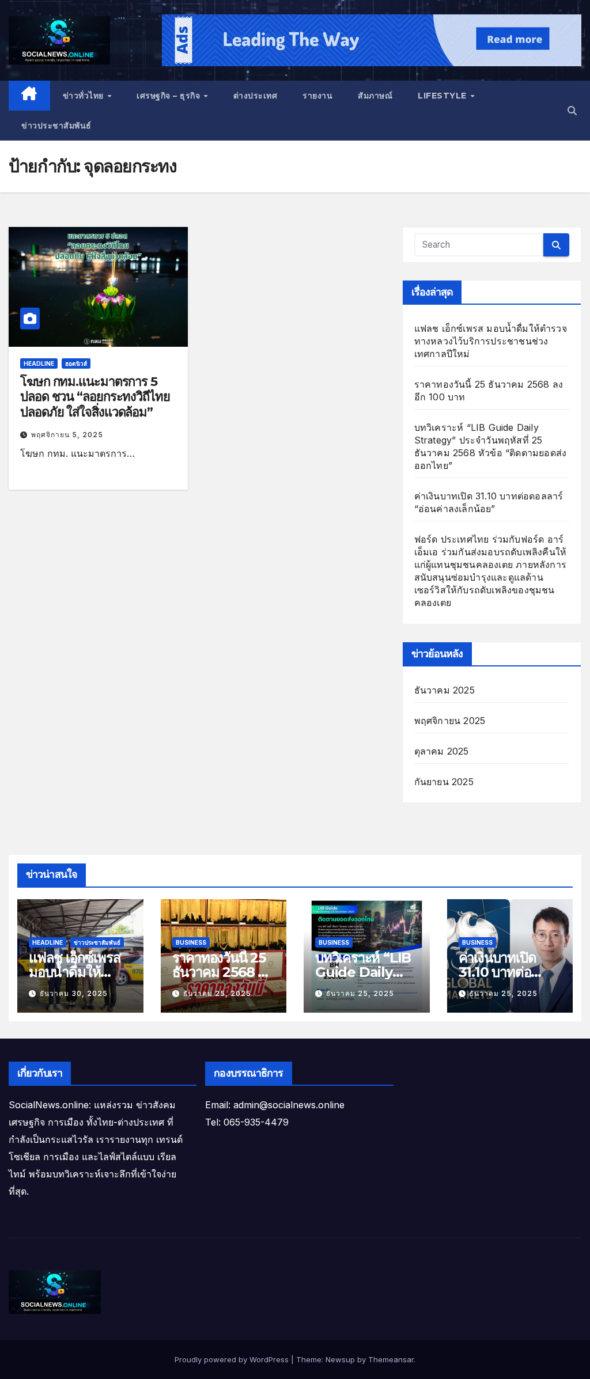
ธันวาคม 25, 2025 (217, 993)
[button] (572, 110)
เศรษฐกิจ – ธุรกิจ (170, 95)
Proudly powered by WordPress (233, 1359)
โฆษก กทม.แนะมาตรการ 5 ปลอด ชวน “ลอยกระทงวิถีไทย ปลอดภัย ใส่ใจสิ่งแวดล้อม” (95, 397)
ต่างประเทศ (255, 95)
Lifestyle (443, 95)
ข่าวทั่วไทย (85, 95)
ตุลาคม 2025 (441, 751)
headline (39, 363)
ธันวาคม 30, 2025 (74, 993)
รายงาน (317, 95)
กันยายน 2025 (444, 781)
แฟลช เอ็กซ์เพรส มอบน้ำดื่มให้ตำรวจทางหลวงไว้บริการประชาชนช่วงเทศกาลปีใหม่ (490, 341)
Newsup (340, 1359)
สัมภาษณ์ (375, 95)
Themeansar (391, 1359)
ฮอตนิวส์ (76, 363)
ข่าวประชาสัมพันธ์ (56, 125)
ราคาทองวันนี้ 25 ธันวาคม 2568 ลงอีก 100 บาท (222, 972)
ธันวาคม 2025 (444, 690)
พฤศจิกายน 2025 (450, 720)
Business (191, 942)
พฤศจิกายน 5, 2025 (67, 434)
